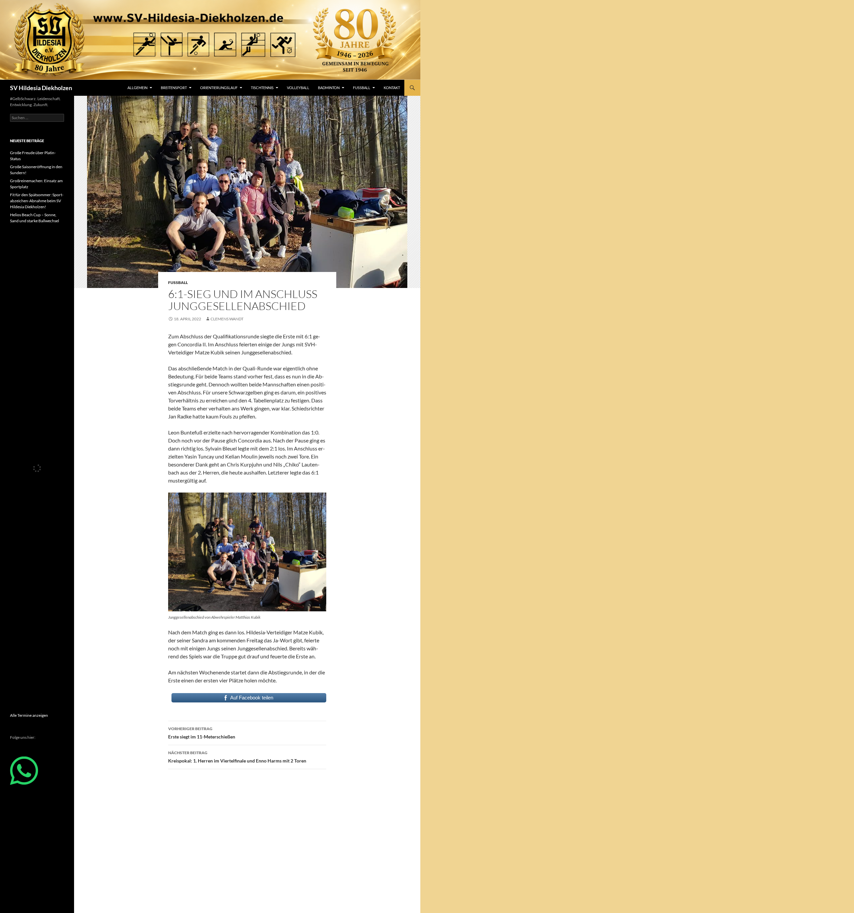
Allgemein (137, 87)
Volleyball (298, 87)
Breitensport (174, 87)
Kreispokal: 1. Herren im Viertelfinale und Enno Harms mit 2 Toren (237, 757)
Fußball (361, 87)
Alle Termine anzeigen (29, 715)
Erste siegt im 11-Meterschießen (201, 732)
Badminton (329, 87)
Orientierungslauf (219, 87)
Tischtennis (262, 87)
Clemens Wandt (227, 318)
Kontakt (392, 87)
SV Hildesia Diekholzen (41, 87)
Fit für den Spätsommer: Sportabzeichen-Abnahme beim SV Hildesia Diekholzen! (36, 200)
